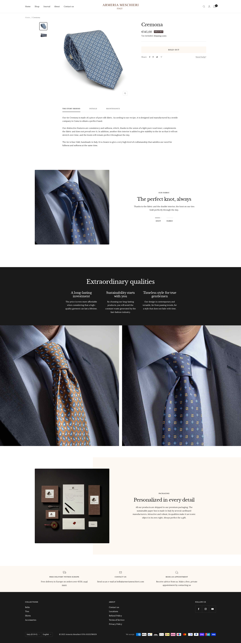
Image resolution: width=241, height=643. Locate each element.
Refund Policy (115, 615)
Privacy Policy (115, 624)
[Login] (209, 6)
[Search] (204, 6)
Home (28, 6)
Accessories (30, 620)
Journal (46, 6)
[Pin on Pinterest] (153, 57)
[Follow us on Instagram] (205, 609)
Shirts (28, 615)
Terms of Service (117, 620)
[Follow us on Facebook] (198, 609)
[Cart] (214, 6)
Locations (113, 611)
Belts (27, 607)
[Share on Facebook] (149, 57)
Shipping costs (160, 36)
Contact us (69, 6)
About (57, 6)
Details (93, 109)
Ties (27, 611)
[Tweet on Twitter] (157, 57)
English (46, 634)
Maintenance (113, 109)
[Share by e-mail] (161, 57)
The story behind (71, 109)
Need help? (201, 57)
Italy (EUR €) (32, 634)
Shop (37, 6)
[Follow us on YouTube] (212, 609)
